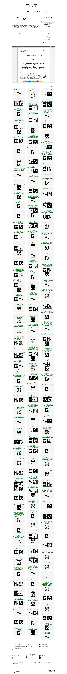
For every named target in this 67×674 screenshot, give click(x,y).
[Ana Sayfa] (33, 6)
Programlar (23, 12)
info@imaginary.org (16, 33)
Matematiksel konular (15, 85)
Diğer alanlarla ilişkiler (30, 85)
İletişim (40, 1)
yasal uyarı (48, 669)
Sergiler (53, 12)
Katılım (36, 1)
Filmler (40, 12)
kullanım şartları (52, 669)
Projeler (32, 1)
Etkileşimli (35, 12)
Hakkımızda (28, 1)
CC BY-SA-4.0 (48, 37)
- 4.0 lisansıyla (22, 662)
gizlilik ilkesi (45, 669)
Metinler (45, 12)
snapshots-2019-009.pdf (48, 42)
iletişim (42, 669)
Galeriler (29, 12)
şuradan (13, 663)
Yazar (42, 85)
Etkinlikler (14, 12)
